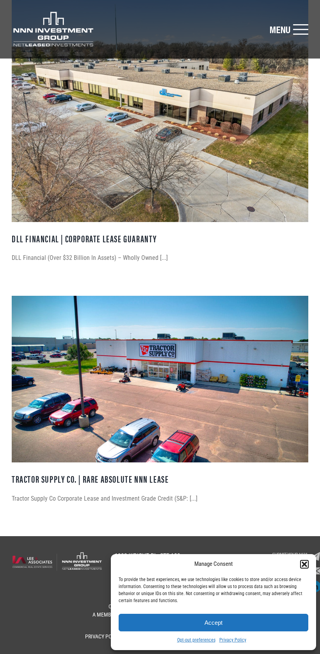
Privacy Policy (232, 640)
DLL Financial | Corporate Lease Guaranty (84, 238)
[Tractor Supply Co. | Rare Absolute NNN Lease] (160, 379)
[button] (304, 564)
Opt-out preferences (196, 640)
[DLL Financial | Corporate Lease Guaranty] (160, 111)
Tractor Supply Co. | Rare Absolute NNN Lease (90, 478)
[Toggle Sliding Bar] (288, 29)
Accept (213, 622)
